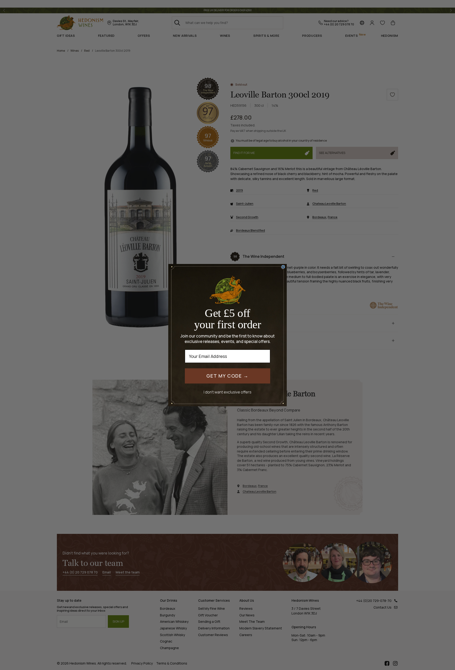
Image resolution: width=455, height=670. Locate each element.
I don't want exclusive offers (227, 392)
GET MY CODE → (227, 376)
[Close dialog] (283, 267)
